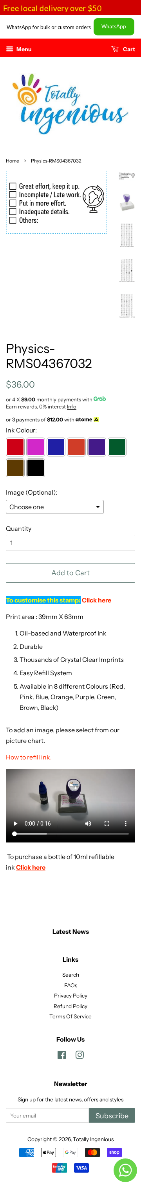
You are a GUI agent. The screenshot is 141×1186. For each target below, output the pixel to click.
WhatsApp (113, 26)
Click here (30, 867)
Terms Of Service (70, 1016)
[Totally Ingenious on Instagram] (79, 1056)
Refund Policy (70, 1006)
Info (71, 406)
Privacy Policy (70, 995)
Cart (128, 49)
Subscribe (112, 1116)
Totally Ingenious (93, 1139)
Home (12, 161)
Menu (23, 49)
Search (70, 975)
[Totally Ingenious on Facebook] (61, 1056)
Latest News (70, 931)
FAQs (70, 985)
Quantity (18, 528)
